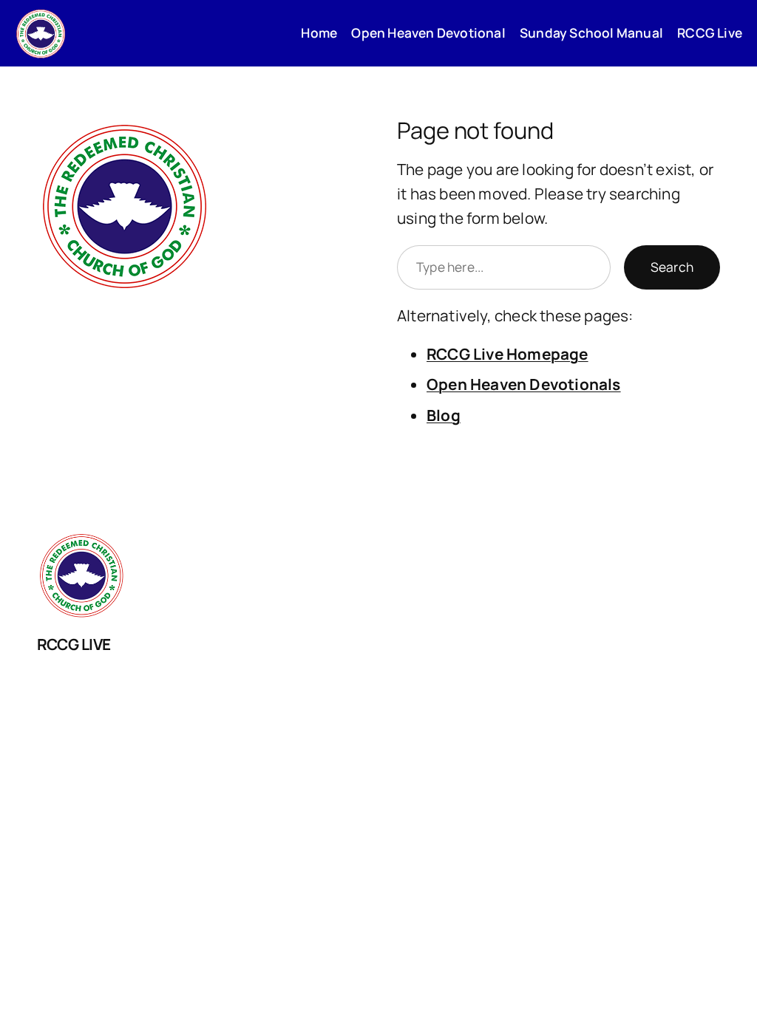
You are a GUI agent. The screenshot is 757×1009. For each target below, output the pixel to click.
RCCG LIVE (74, 644)
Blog (444, 415)
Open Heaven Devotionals (524, 384)
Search (672, 267)
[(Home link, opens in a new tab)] (41, 33)
